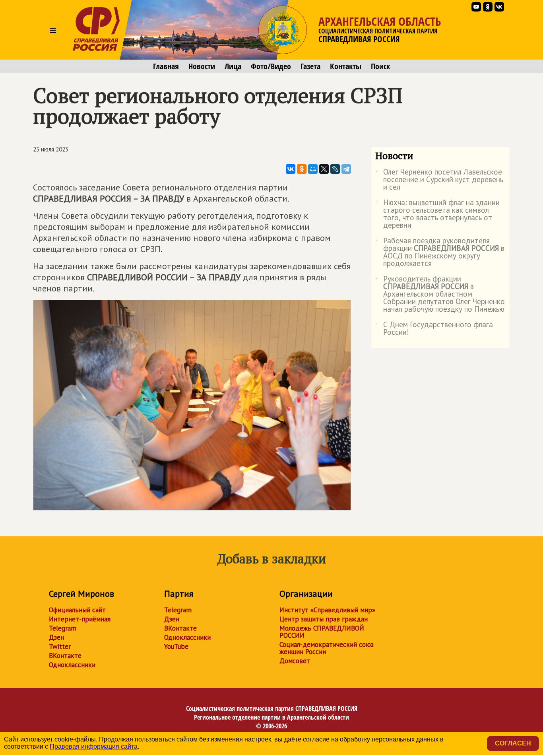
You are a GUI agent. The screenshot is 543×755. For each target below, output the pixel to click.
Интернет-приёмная (80, 619)
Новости (201, 66)
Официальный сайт (77, 609)
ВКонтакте (65, 655)
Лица (233, 66)
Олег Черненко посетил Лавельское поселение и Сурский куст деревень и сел (439, 180)
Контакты (345, 66)
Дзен (56, 637)
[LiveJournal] (335, 169)
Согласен (513, 743)
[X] (324, 169)
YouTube (176, 646)
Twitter (60, 646)
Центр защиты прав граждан (323, 619)
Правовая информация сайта (94, 746)
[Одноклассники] (301, 169)
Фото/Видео (271, 66)
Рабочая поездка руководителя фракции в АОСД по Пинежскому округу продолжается (439, 252)
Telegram (62, 628)
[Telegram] (346, 169)
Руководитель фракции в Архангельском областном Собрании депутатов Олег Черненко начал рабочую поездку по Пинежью (440, 294)
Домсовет (294, 660)
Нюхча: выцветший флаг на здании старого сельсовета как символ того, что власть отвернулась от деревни (437, 214)
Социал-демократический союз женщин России (326, 648)
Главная (166, 66)
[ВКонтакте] (290, 169)
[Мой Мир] (313, 169)
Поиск (380, 66)
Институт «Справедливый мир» (327, 609)
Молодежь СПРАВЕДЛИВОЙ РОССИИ (321, 632)
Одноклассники (72, 664)
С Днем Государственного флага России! (434, 329)
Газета (310, 66)
